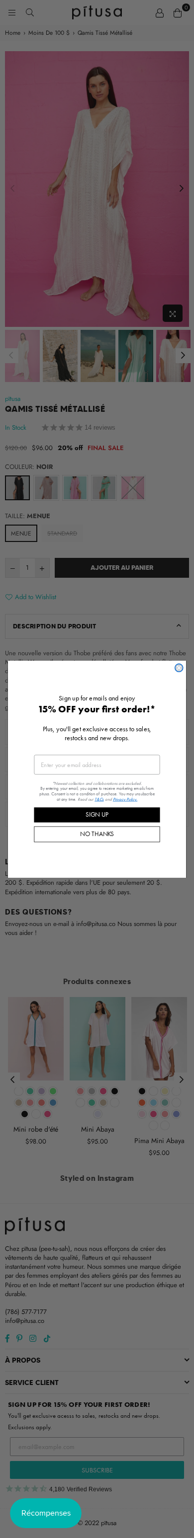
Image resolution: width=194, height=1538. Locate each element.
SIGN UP (97, 814)
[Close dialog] (179, 668)
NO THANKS (97, 834)
